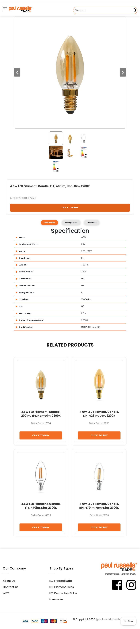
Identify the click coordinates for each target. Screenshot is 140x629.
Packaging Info (71, 223)
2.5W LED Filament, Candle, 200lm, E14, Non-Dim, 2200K (41, 414)
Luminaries (56, 599)
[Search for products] (134, 10)
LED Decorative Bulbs (63, 593)
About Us (9, 581)
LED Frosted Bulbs (61, 581)
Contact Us (10, 587)
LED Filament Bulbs (61, 587)
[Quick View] (57, 369)
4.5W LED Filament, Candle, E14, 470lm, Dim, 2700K (41, 506)
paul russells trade (108, 619)
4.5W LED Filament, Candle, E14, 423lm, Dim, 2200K (99, 414)
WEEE (6, 593)
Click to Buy (70, 207)
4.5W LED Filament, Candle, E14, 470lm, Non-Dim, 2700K (99, 506)
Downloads (91, 223)
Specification (49, 223)
